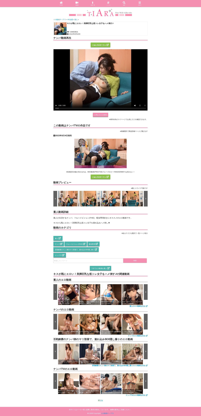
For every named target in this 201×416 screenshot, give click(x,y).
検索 (124, 5)
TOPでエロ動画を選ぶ (99, 268)
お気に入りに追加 (100, 115)
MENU (139, 5)
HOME (61, 5)
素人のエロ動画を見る (137, 306)
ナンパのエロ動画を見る (136, 336)
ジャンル (108, 5)
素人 (56, 238)
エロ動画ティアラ (107, 413)
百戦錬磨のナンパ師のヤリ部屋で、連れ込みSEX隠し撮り (74, 249)
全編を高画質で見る (99, 45)
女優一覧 (93, 5)
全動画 (77, 5)
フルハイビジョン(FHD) (74, 244)
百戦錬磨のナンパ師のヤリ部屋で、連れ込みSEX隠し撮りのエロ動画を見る (118, 365)
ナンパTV (58, 255)
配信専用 (92, 244)
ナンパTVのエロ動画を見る (135, 395)
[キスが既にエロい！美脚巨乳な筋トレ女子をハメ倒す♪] (60, 28)
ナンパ (57, 244)
